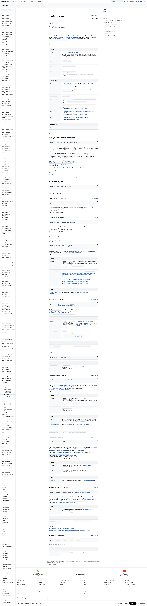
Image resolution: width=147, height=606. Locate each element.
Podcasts (18, 593)
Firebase (41, 598)
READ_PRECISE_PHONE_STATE (84, 251)
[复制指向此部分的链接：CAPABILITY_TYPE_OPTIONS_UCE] (69, 198)
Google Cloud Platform (50, 598)
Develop (32, 1)
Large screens (62, 582)
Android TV (62, 589)
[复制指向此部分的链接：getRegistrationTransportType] (66, 299)
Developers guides (107, 584)
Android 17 (84, 582)
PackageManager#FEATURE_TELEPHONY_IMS (64, 38)
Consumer (84, 83)
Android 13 (84, 589)
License (22, 603)
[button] (7, 14)
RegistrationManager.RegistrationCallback (76, 102)
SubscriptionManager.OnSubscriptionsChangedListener (61, 528)
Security (18, 586)
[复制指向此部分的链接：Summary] (56, 45)
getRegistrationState (67, 83)
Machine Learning (42, 584)
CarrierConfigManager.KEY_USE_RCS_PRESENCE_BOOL (60, 164)
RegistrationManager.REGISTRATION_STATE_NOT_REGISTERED (78, 273)
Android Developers (52, 12)
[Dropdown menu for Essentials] (17, 1)
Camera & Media (42, 588)
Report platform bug (129, 582)
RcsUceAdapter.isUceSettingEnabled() (58, 157)
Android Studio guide (107, 582)
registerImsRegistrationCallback (69, 98)
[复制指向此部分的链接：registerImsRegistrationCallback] (67, 375)
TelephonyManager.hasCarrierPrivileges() (71, 252)
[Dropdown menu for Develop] (35, 1)
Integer (88, 83)
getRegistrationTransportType (69, 89)
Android (18, 582)
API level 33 (96, 182)
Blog (50, 1)
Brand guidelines (28, 603)
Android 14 (84, 588)
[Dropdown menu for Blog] (52, 1)
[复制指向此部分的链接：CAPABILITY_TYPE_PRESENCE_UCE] (69, 217)
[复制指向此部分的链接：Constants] (57, 134)
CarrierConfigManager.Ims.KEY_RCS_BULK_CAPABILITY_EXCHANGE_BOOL (64, 162)
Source (18, 588)
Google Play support (129, 586)
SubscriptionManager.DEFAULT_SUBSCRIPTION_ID (60, 450)
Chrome (36, 598)
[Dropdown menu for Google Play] (44, 1)
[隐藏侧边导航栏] (14, 604)
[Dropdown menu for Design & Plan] (27, 1)
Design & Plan (23, 1)
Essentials (14, 1)
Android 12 (84, 591)
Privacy (40, 589)
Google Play (40, 1)
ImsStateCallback (87, 105)
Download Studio (107, 588)
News (18, 589)
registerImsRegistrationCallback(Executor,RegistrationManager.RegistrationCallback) (69, 530)
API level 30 (96, 15)
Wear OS (62, 584)
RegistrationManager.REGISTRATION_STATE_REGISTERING (76, 281)
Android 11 (84, 593)
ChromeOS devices (63, 586)
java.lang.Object (52, 26)
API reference (4, 5)
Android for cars (63, 588)
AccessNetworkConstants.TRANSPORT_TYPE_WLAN (74, 336)
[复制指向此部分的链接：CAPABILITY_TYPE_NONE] (64, 182)
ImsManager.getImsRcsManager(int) (72, 37)
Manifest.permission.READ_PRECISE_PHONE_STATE (64, 254)
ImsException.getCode (89, 480)
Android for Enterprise (21, 584)
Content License (78, 561)
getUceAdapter (65, 95)
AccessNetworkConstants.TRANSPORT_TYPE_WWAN (74, 335)
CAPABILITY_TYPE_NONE (67, 60)
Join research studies (129, 588)
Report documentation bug (130, 584)
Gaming (40, 582)
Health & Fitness (41, 586)
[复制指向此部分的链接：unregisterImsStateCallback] (65, 535)
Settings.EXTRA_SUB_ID (62, 167)
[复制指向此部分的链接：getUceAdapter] (58, 353)
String (51, 52)
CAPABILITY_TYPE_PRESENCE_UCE (69, 72)
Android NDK (106, 589)
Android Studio (139, 1)
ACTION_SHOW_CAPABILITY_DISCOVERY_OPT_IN (72, 52)
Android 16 (84, 584)
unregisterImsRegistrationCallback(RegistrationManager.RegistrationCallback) (67, 432)
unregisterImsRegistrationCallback (70, 111)
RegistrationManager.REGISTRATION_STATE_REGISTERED (76, 283)
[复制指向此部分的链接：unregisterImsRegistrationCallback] (69, 487)
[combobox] (117, 1)
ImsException (53, 419)
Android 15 (84, 586)
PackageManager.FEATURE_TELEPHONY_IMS (81, 292)
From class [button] (56, 127)
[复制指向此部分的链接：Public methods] (60, 237)
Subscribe (133, 603)
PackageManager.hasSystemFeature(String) (59, 40)
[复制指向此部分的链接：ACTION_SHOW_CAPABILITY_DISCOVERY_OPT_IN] (77, 138)
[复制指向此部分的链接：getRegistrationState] (61, 241)
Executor (74, 83)
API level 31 (96, 241)
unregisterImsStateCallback (68, 117)
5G (39, 591)
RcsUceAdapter (53, 95)
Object (54, 23)
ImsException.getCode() (69, 421)
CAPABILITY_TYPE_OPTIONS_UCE (69, 65)
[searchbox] (7, 10)
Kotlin (93, 18)
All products (59, 598)
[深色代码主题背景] (97, 141)
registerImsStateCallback (68, 105)
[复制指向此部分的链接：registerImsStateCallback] (64, 437)
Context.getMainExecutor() (78, 265)
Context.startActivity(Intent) (56, 154)
